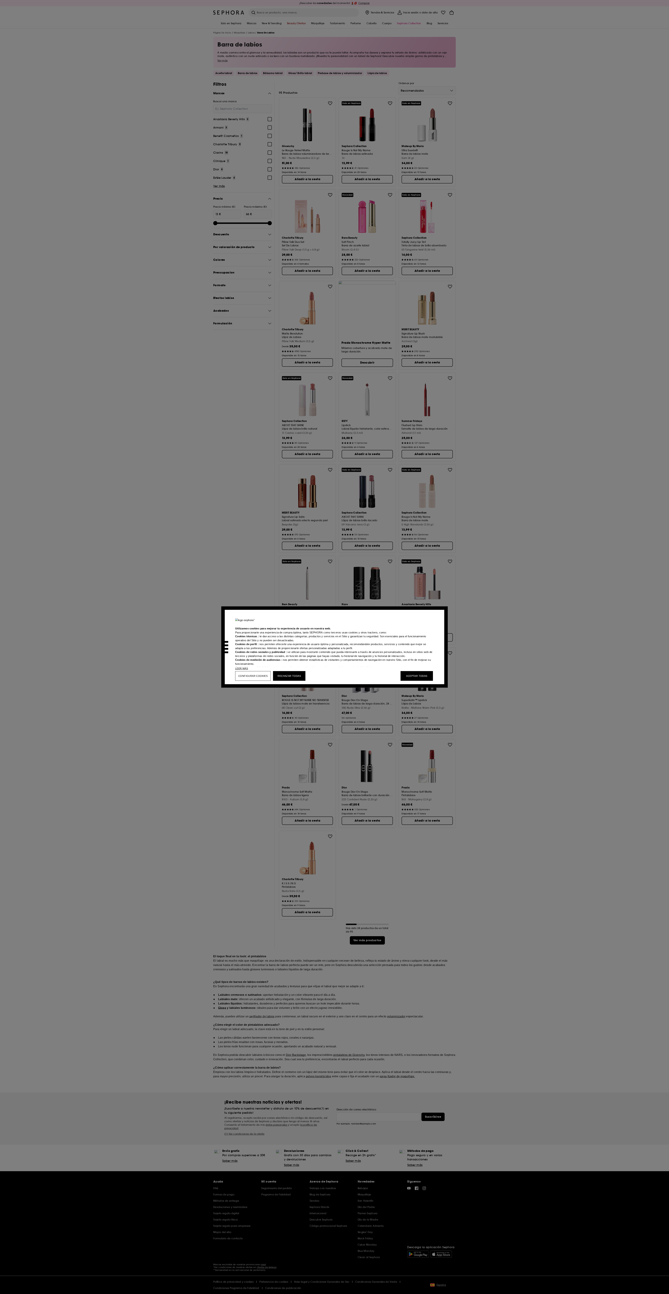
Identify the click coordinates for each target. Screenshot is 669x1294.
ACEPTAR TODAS (416, 676)
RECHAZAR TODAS (289, 676)
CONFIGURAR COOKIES (253, 676)
